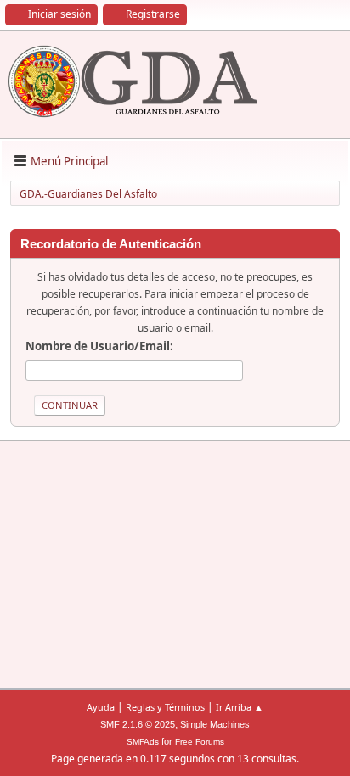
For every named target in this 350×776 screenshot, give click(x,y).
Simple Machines (215, 724)
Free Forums (199, 741)
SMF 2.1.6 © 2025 (137, 724)
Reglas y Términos (165, 707)
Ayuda (101, 707)
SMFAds (143, 741)
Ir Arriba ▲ (239, 707)
